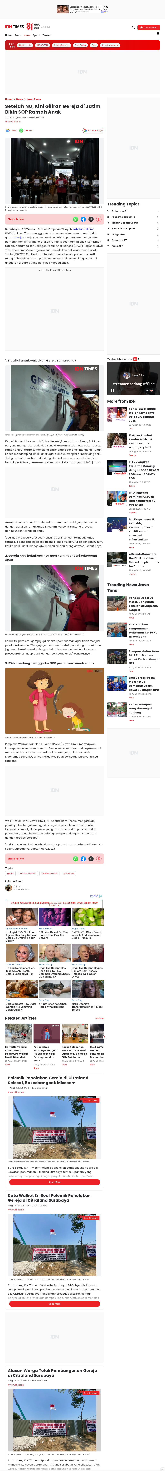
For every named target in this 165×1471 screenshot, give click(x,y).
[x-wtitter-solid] (91, 219)
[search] (134, 28)
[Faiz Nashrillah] (8, 887)
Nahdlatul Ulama (83, 229)
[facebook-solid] (83, 219)
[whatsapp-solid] (75, 219)
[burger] (158, 33)
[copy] (99, 219)
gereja (18, 237)
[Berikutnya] (105, 1037)
